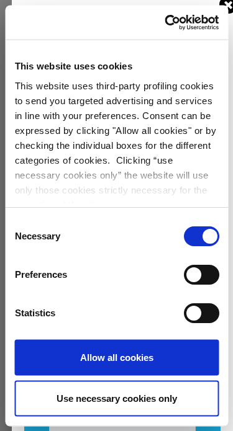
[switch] (201, 275)
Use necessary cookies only (117, 398)
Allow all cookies (116, 357)
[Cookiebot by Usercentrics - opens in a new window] (166, 22)
